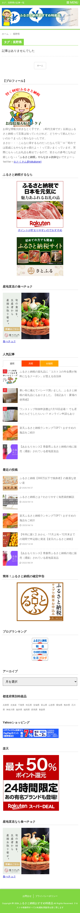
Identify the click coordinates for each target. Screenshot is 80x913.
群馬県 (34, 709)
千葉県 (21, 705)
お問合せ (27, 896)
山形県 (52, 705)
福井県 (19, 709)
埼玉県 (29, 705)
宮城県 (36, 705)
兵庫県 (6, 705)
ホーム (40, 65)
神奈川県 (10, 709)
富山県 (44, 705)
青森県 (42, 709)
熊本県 (67, 705)
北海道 (13, 705)
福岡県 (27, 709)
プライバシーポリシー (46, 896)
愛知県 (59, 705)
